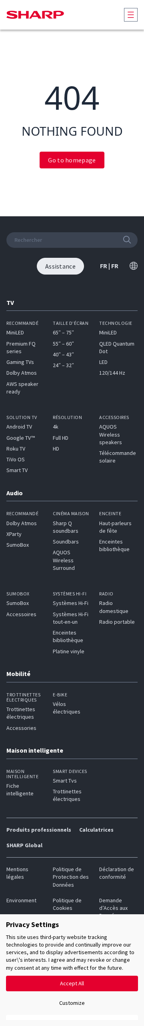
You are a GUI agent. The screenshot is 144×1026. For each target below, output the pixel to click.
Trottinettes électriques (20, 713)
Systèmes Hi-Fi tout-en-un (70, 618)
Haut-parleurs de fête (115, 527)
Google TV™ (20, 437)
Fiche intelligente (20, 789)
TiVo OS (15, 459)
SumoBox (17, 544)
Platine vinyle (68, 651)
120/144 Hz (112, 372)
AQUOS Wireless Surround (64, 560)
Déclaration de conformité (116, 873)
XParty (14, 534)
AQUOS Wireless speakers (110, 434)
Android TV (19, 426)
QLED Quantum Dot (116, 347)
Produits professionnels (38, 829)
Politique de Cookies (67, 904)
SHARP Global (24, 845)
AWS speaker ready (22, 387)
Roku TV (15, 448)
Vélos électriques (66, 707)
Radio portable (117, 621)
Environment (21, 900)
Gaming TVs (20, 362)
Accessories (21, 727)
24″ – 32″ (63, 365)
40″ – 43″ (63, 354)
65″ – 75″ (63, 332)
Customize (72, 1002)
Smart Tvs (65, 780)
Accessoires (21, 614)
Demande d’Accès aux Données (113, 908)
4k (55, 426)
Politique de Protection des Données (71, 877)
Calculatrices (96, 829)
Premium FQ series (21, 347)
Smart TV (17, 470)
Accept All (72, 983)
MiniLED (15, 332)
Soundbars (66, 541)
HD (56, 448)
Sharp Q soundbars (65, 527)
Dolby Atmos (21, 372)
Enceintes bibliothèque (114, 545)
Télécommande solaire (117, 456)
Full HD (60, 437)
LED (103, 362)
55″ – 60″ (63, 343)
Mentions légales (17, 873)
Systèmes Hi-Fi (70, 603)
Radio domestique (113, 606)
